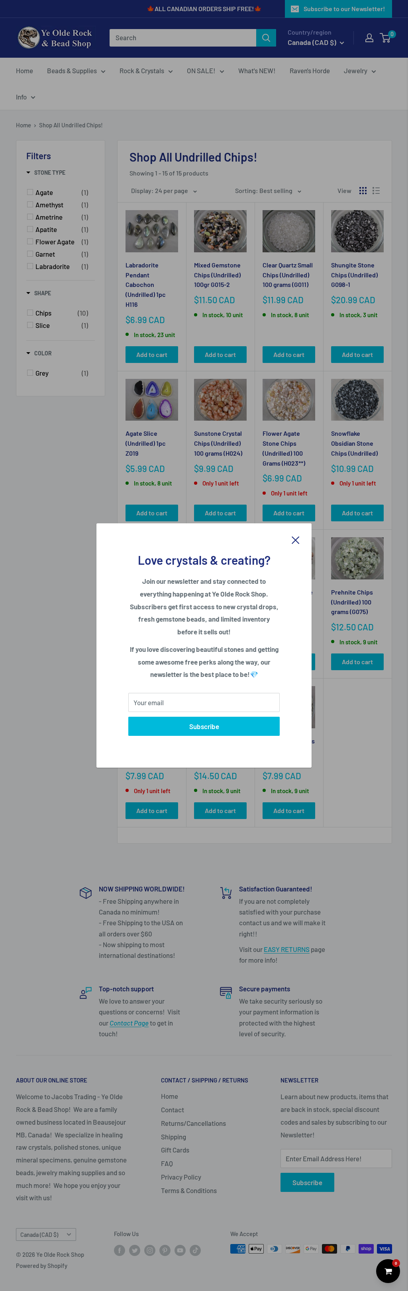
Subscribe (204, 726)
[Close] (296, 539)
